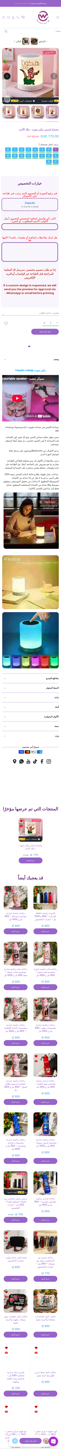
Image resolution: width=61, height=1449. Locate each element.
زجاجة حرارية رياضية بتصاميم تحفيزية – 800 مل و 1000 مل (45, 1201)
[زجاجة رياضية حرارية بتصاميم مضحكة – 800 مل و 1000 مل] (16, 898)
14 (22, 155)
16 (8, 155)
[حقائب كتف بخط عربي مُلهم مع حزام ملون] (45, 1357)
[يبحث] (7, 31)
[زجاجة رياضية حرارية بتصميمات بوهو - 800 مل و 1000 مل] (45, 1009)
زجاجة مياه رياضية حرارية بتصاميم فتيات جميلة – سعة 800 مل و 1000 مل (15, 972)
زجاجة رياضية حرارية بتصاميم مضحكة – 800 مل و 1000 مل (16, 916)
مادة (57, 697)
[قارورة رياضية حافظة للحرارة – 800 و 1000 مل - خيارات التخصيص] (45, 898)
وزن (57, 735)
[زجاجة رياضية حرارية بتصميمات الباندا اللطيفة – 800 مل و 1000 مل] (16, 1009)
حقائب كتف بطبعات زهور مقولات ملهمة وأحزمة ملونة (15, 1319)
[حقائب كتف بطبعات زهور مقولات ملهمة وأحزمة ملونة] (16, 1301)
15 (15, 155)
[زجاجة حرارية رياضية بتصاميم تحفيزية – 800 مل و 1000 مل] (45, 1183)
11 (42, 155)
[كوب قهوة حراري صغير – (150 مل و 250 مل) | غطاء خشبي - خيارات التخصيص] (45, 1416)
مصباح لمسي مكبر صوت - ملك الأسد (30, 847)
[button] (23, 17)
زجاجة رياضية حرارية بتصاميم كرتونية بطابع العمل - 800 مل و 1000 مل (15, 1085)
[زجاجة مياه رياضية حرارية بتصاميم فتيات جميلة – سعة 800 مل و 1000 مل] (16, 953)
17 (56, 161)
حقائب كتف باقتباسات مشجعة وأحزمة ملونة (45, 1318)
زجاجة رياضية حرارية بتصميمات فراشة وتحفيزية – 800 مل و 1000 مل (16, 1144)
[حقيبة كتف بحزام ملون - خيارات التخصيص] (16, 1242)
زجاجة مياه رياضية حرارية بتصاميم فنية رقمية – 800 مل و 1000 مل (45, 972)
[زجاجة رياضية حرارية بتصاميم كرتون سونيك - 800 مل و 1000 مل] (45, 1124)
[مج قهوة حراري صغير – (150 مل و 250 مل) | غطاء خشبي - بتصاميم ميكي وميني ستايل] (16, 1416)
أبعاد (57, 707)
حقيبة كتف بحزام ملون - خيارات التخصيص (15, 1259)
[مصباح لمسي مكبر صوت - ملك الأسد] (30, 830)
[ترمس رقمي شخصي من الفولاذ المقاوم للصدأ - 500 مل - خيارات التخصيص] (16, 1183)
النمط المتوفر (52, 687)
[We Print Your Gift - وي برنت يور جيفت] (43, 17)
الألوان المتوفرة (51, 716)
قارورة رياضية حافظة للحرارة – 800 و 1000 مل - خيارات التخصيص (45, 916)
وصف (56, 359)
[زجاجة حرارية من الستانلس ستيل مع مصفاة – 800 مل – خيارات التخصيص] (45, 1242)
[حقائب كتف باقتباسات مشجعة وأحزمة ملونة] (45, 1301)
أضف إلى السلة (30, 1441)
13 (28, 155)
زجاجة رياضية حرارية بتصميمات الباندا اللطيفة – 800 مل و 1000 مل (15, 1028)
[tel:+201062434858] (18, 17)
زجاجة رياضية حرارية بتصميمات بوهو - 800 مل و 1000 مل (45, 1028)
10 (49, 155)
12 (35, 155)
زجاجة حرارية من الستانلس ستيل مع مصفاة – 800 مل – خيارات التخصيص (45, 1262)
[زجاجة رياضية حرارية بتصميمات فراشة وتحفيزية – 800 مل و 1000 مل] (16, 1124)
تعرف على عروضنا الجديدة (22, 3)
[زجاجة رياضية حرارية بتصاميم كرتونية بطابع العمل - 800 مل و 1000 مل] (16, 1065)
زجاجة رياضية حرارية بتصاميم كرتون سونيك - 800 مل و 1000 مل (45, 1142)
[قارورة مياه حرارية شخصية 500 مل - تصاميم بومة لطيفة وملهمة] (16, 1357)
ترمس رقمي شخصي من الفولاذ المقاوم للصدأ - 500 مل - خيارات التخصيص (15, 1203)
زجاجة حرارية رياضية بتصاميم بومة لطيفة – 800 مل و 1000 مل (45, 1083)
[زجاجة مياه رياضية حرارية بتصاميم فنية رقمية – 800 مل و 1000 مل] (45, 953)
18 (49, 161)
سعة (57, 726)
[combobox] (32, 31)
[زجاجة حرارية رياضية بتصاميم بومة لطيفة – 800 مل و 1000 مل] (45, 1065)
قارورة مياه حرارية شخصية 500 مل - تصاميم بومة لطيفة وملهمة (15, 1377)
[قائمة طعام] (57, 17)
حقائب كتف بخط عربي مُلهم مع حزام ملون (45, 1374)
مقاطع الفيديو (52, 678)
